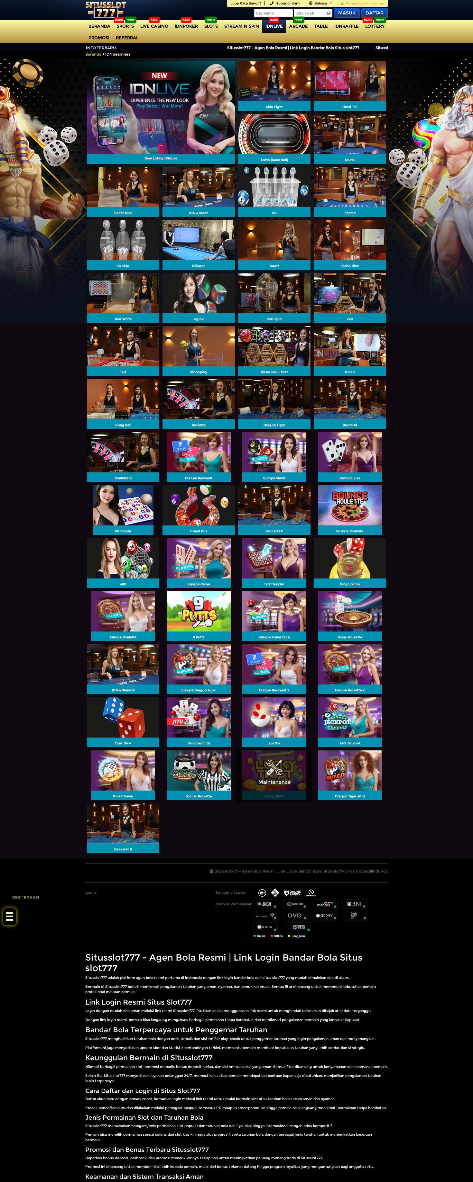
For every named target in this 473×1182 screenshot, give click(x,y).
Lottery (375, 26)
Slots (211, 26)
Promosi (98, 37)
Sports (125, 26)
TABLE (321, 26)
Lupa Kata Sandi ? (245, 3)
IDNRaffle (346, 26)
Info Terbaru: (101, 47)
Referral (127, 37)
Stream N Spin (241, 26)
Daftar (375, 13)
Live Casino (154, 26)
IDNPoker (186, 26)
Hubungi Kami (288, 3)
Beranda (99, 26)
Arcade (298, 26)
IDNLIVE (274, 26)
